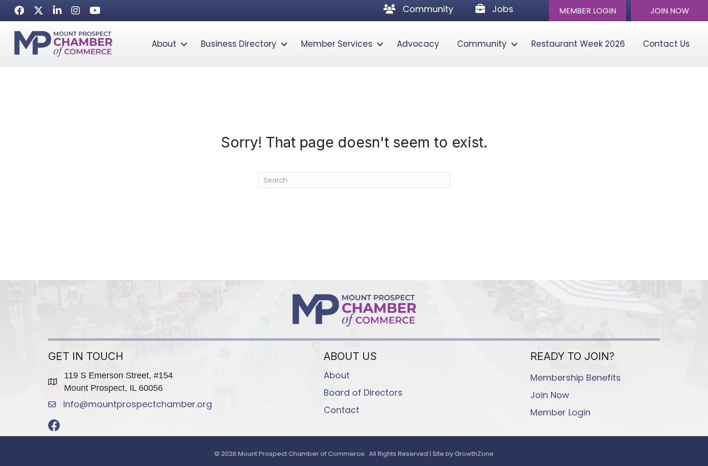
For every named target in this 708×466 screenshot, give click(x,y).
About (164, 44)
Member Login (560, 412)
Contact (341, 410)
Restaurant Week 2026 (578, 44)
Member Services (336, 44)
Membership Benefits (575, 378)
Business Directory (238, 44)
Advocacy (418, 44)
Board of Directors (363, 392)
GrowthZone (474, 453)
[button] (587, 10)
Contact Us (666, 44)
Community (482, 44)
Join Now (549, 395)
